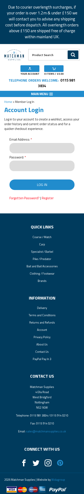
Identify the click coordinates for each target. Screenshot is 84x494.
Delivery (42, 308)
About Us (42, 344)
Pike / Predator (42, 259)
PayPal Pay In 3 (42, 359)
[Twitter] (36, 462)
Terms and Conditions (42, 315)
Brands (42, 281)
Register (48, 198)
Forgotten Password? (24, 198)
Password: (16, 157)
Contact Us (42, 352)
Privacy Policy (42, 337)
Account (42, 330)
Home (8, 101)
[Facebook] (23, 462)
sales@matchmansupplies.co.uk (46, 431)
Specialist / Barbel (42, 251)
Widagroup (58, 479)
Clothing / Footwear (42, 273)
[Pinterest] (60, 462)
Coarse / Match (42, 237)
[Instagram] (48, 462)
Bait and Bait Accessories (42, 266)
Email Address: (19, 140)
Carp (42, 244)
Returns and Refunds (42, 322)
